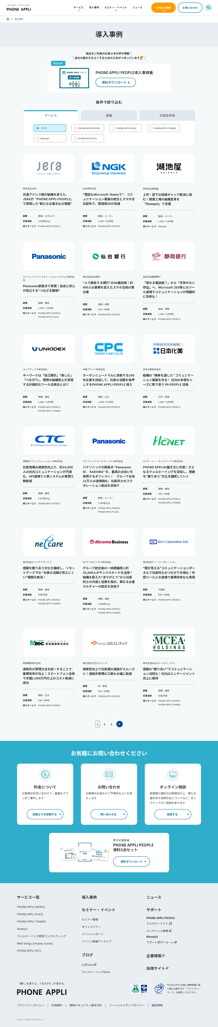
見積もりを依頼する (44, 814)
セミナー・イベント (116, 7)
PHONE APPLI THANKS (31, 921)
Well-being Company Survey (35, 943)
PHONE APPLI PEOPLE (31, 907)
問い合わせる (108, 814)
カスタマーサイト (157, 923)
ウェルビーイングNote (96, 972)
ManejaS (22, 929)
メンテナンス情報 (157, 931)
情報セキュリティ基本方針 (85, 1005)
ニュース (137, 7)
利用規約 (56, 1005)
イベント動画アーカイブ (97, 941)
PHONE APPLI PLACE (30, 914)
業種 (109, 115)
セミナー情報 (90, 919)
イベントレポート (93, 934)
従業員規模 (167, 115)
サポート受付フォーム (160, 942)
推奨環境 (157, 1005)
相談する (172, 814)
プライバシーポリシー (30, 1005)
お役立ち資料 (163, 7)
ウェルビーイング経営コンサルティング (41, 936)
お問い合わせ (190, 7)
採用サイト (155, 968)
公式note (87, 964)
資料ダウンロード (131, 861)
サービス (79, 7)
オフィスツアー (91, 927)
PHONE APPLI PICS (29, 951)
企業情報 (153, 955)
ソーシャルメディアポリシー (126, 1005)
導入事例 (94, 7)
